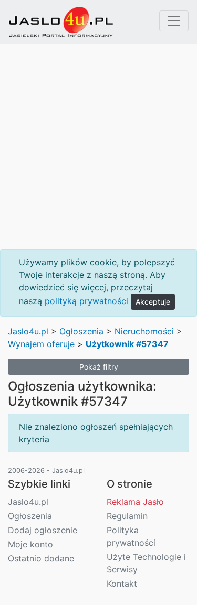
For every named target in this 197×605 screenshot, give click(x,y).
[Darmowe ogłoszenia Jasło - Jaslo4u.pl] (60, 22)
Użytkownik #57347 (127, 344)
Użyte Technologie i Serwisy (146, 563)
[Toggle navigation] (174, 20)
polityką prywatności (86, 301)
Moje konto (30, 544)
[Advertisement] (98, 146)
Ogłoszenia (81, 331)
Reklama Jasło (135, 501)
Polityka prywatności (131, 536)
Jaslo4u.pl (28, 331)
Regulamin (127, 516)
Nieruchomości (144, 331)
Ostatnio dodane (41, 558)
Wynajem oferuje (41, 344)
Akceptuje (153, 301)
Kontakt (122, 583)
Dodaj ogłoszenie (42, 530)
